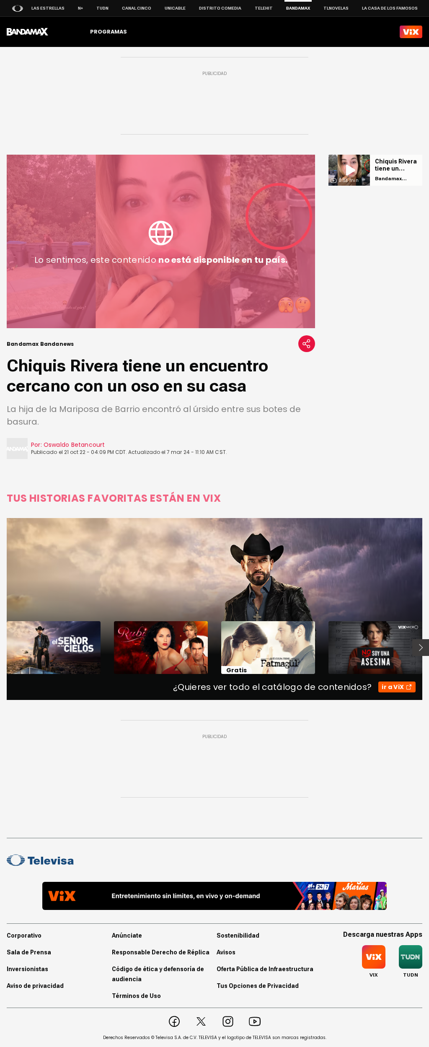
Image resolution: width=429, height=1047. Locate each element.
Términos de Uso (136, 996)
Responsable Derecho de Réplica (160, 952)
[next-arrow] (420, 647)
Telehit (264, 8)
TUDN (102, 8)
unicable (175, 8)
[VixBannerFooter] (214, 896)
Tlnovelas (336, 8)
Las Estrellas (48, 8)
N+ (80, 8)
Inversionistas (27, 969)
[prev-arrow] (1, 647)
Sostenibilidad (238, 935)
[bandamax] (27, 32)
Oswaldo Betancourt (74, 444)
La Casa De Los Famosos (390, 8)
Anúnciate (127, 935)
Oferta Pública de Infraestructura (265, 969)
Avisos (226, 952)
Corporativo (24, 935)
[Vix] (411, 32)
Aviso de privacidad (35, 985)
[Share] (306, 343)
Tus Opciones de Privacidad (258, 985)
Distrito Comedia (220, 8)
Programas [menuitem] (108, 31)
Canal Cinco (136, 8)
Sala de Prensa (29, 952)
